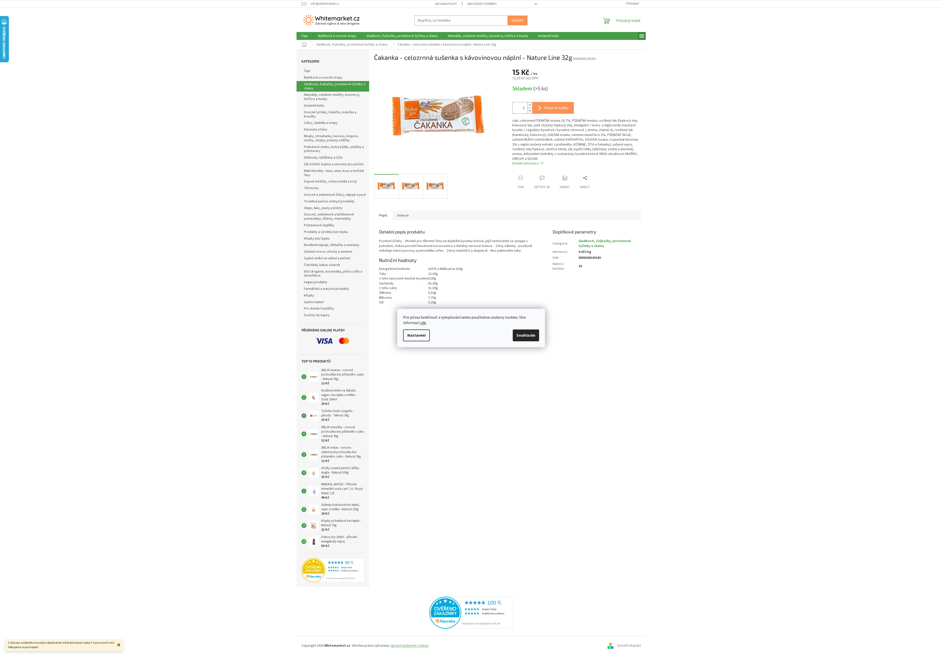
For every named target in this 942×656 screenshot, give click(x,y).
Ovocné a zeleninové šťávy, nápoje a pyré (335, 194)
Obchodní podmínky (482, 4)
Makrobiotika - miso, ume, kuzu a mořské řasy (334, 173)
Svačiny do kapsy (317, 315)
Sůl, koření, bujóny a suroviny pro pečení (334, 164)
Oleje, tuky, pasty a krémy (323, 208)
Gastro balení (314, 302)
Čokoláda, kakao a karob (322, 264)
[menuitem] (305, 36)
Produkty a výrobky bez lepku (326, 232)
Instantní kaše (314, 105)
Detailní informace (525, 163)
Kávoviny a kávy (315, 129)
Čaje (307, 70)
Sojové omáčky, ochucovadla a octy (330, 181)
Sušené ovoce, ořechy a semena (328, 251)
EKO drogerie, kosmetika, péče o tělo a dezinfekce (333, 273)
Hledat (518, 20)
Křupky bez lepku (317, 238)
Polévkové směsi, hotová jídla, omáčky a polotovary (334, 149)
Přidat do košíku (556, 108)
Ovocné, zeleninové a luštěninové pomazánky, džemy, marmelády (329, 216)
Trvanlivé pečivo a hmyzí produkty (329, 201)
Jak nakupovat (446, 4)
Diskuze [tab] (403, 215)
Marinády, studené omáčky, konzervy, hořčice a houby (332, 96)
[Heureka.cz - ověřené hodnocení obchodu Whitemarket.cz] (471, 612)
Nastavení (416, 335)
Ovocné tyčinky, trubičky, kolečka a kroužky (330, 114)
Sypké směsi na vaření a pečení (327, 258)
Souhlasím (525, 335)
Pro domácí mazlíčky (319, 308)
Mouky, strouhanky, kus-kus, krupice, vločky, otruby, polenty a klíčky (331, 138)
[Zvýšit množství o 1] (529, 105)
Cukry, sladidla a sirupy (321, 122)
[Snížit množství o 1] (529, 111)
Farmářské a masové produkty (326, 288)
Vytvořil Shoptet (629, 645)
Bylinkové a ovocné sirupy (323, 77)
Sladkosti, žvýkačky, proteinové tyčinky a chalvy (334, 86)
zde (423, 323)
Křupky (309, 295)
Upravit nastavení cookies (410, 645)
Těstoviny (311, 188)
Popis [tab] (383, 215)
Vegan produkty (315, 282)
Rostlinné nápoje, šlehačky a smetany (331, 245)
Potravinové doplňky (319, 225)
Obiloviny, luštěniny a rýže (323, 157)
